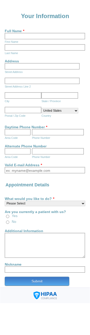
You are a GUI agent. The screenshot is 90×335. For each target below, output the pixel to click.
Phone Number (41, 137)
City (7, 101)
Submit (37, 281)
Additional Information (24, 231)
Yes (15, 216)
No (14, 222)
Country (46, 115)
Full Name (14, 31)
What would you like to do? (29, 199)
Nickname (13, 264)
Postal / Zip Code (15, 115)
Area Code (11, 137)
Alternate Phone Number (25, 146)
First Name (11, 41)
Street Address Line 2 (18, 86)
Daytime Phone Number (26, 127)
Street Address (14, 71)
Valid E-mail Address (23, 165)
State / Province (51, 101)
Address (12, 61)
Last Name (11, 53)
